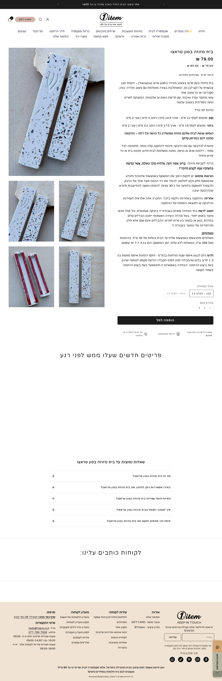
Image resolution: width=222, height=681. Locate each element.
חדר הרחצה (57, 31)
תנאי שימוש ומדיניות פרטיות (111, 632)
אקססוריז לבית (158, 31)
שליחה (173, 637)
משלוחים (122, 622)
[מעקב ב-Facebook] (206, 659)
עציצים (22, 31)
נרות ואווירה (138, 36)
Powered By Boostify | (99, 676)
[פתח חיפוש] (40, 19)
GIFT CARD (25, 19)
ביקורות (122, 647)
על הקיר (38, 31)
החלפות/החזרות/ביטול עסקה (110, 617)
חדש (202, 31)
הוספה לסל (165, 320)
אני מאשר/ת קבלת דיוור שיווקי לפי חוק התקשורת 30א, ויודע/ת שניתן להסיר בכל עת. (188, 647)
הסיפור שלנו (61, 36)
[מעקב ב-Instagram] (197, 659)
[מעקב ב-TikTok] (180, 659)
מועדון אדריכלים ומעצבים (74, 627)
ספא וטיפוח (100, 36)
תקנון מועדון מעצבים (77, 632)
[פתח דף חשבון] (48, 19)
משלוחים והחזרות (189, 75)
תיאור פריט (207, 75)
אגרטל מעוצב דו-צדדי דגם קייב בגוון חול (111, 429)
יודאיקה (119, 36)
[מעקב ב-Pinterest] (189, 659)
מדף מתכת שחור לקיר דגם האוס (194, 429)
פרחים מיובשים (105, 31)
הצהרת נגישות (119, 637)
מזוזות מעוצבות (132, 31)
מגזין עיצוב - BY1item (147, 627)
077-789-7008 (37, 632)
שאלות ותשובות (118, 642)
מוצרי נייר (81, 36)
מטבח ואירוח (160, 36)
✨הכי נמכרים (183, 31)
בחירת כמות (206, 302)
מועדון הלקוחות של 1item (74, 617)
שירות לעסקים (81, 637)
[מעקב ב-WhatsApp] (172, 659)
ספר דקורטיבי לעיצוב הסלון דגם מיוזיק (69, 429)
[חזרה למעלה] (217, 673)
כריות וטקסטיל (80, 31)
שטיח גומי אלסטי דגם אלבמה (152, 427)
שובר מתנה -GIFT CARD (145, 622)
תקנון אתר (121, 627)
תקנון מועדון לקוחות (77, 622)
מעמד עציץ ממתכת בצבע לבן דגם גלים (27, 429)
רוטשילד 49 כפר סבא (34, 617)
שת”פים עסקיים (80, 642)
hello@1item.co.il (39, 628)
